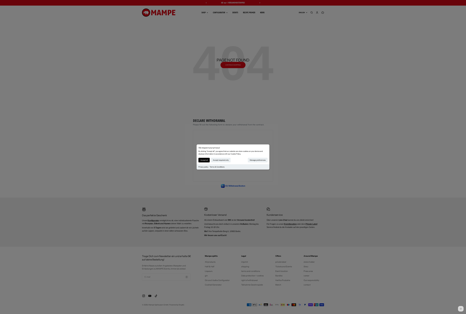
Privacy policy (203, 167)
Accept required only (221, 160)
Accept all (204, 160)
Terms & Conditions (217, 167)
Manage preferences (258, 160)
